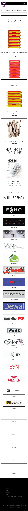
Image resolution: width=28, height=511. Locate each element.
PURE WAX (14, 263)
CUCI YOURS (14, 227)
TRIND (14, 360)
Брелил (14, 384)
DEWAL (14, 311)
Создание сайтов (11, 507)
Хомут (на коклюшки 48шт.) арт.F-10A (14, 141)
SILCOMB (14, 421)
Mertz (14, 460)
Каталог (7, 486)
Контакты (8, 492)
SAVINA (14, 447)
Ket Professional (14, 299)
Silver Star (14, 434)
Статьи (7, 488)
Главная (2, 10)
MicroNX (14, 408)
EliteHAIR (14, 287)
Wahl (14, 335)
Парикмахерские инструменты (13, 10)
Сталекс (14, 396)
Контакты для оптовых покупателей (14, 496)
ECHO (14, 215)
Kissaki (14, 275)
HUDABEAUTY (14, 239)
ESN (14, 372)
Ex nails (14, 251)
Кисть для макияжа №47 (14, 180)
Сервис (7, 494)
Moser (14, 473)
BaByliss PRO (14, 323)
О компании (8, 484)
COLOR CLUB (14, 348)
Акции (7, 490)
